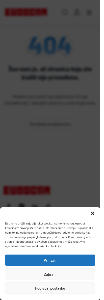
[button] (92, 213)
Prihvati (50, 260)
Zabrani (50, 274)
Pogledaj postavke (50, 288)
